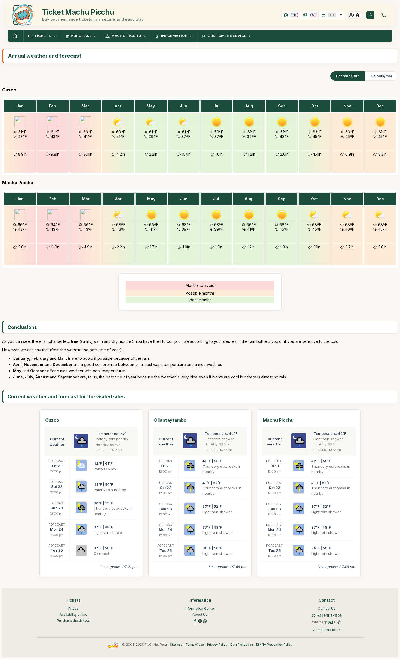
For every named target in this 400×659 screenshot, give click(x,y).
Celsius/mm (381, 76)
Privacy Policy (217, 644)
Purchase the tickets (73, 620)
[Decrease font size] (358, 15)
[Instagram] (200, 620)
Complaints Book (326, 630)
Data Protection (241, 644)
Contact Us (327, 608)
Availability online (73, 614)
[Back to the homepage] (15, 36)
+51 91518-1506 (329, 616)
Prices (73, 608)
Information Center (200, 608)
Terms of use (195, 644)
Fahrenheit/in (347, 76)
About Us (200, 614)
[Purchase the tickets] (384, 15)
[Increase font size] (352, 15)
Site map (176, 644)
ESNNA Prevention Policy (274, 644)
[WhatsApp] (204, 620)
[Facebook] (195, 620)
